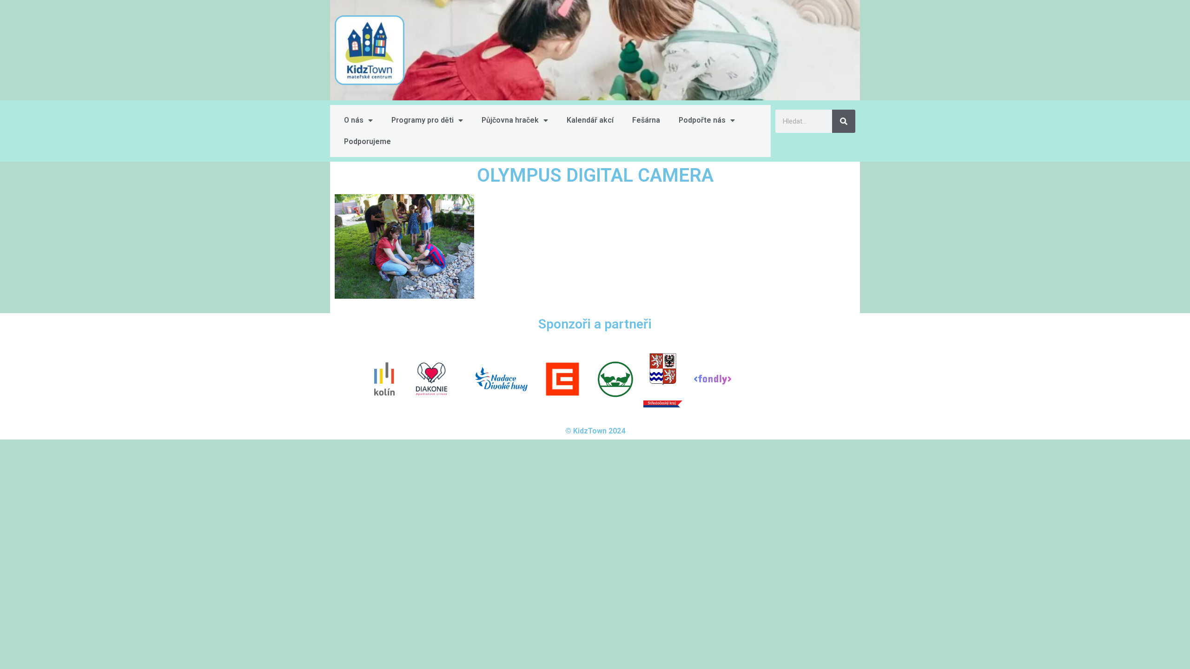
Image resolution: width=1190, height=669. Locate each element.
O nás (354, 120)
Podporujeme (367, 141)
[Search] (843, 121)
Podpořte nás (702, 120)
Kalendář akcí (590, 120)
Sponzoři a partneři (595, 324)
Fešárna (646, 120)
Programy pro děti (422, 120)
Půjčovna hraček (510, 120)
